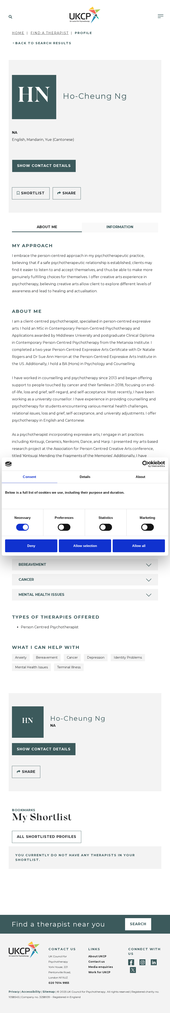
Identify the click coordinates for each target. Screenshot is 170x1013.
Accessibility (31, 991)
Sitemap (48, 991)
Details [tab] (85, 477)
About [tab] (140, 477)
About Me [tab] (47, 227)
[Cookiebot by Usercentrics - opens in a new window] (145, 464)
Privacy (14, 991)
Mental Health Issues (41, 595)
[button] (9, 17)
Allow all (138, 545)
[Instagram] (142, 962)
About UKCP (97, 956)
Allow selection (85, 545)
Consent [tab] (29, 477)
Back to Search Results (43, 43)
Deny (31, 545)
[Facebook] (131, 962)
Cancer (26, 579)
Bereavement (32, 564)
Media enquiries (100, 967)
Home (18, 33)
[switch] (64, 527)
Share (68, 193)
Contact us (96, 961)
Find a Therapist (50, 33)
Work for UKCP (99, 972)
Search (138, 924)
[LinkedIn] (153, 962)
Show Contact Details (44, 166)
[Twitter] (133, 970)
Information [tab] (119, 227)
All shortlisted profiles (46, 837)
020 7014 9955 (58, 982)
